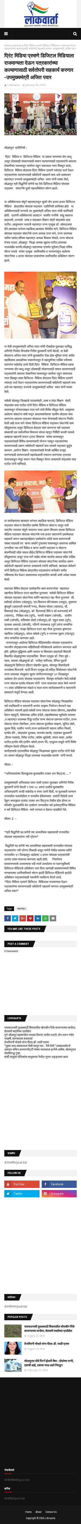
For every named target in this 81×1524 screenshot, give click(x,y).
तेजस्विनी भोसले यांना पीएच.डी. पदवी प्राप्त (26, 1042)
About (38, 1511)
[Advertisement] (40, 1104)
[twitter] (22, 1193)
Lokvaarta (14, 85)
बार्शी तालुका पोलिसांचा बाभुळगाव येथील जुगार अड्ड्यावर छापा (36, 1056)
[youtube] (22, 1184)
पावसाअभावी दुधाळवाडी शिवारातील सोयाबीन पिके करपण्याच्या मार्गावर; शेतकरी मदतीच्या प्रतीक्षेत (49, 1329)
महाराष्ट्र (17, 45)
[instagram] (59, 1193)
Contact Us (51, 1511)
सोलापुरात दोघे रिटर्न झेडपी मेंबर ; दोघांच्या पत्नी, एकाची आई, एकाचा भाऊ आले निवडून (49, 1363)
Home (7, 45)
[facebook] (59, 1184)
